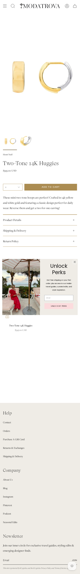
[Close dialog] (75, 262)
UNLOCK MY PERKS (59, 306)
